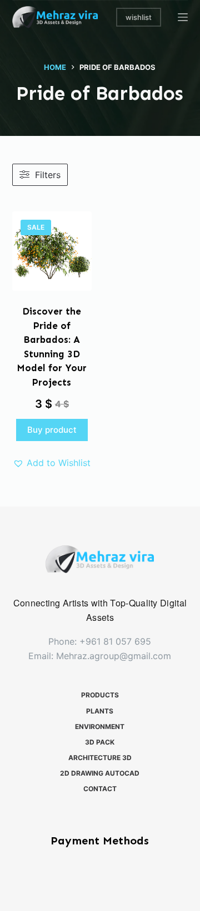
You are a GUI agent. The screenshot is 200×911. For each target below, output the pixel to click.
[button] (52, 463)
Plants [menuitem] (99, 711)
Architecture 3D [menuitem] (100, 757)
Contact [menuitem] (100, 789)
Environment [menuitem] (99, 726)
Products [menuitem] (100, 695)
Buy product (52, 429)
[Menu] (183, 17)
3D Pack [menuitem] (99, 742)
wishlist (139, 17)
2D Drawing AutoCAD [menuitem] (99, 773)
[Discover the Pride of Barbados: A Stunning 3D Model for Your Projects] (52, 251)
